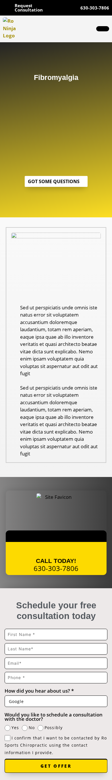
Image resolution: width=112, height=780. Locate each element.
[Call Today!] (56, 550)
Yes (15, 727)
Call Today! (56, 560)
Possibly (54, 727)
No (32, 727)
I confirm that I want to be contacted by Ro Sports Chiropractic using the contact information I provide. (56, 745)
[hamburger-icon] (102, 28)
